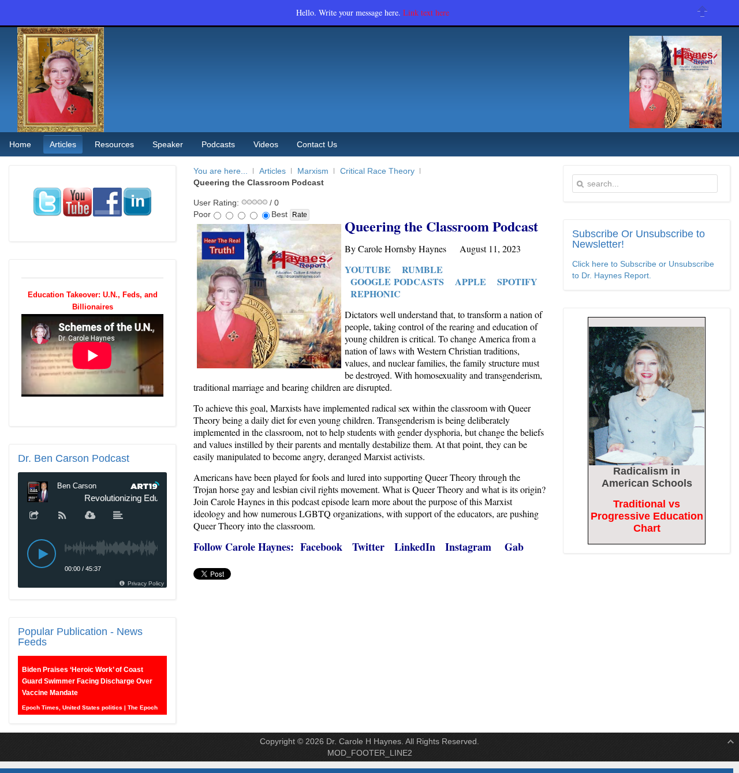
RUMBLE (422, 269)
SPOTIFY (517, 281)
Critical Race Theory (377, 170)
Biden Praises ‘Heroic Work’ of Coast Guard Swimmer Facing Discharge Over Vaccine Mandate (87, 677)
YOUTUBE (368, 269)
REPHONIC (375, 293)
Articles (272, 170)
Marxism (313, 170)
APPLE (470, 281)
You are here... (220, 170)
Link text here (426, 12)
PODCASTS (419, 281)
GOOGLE (370, 281)
